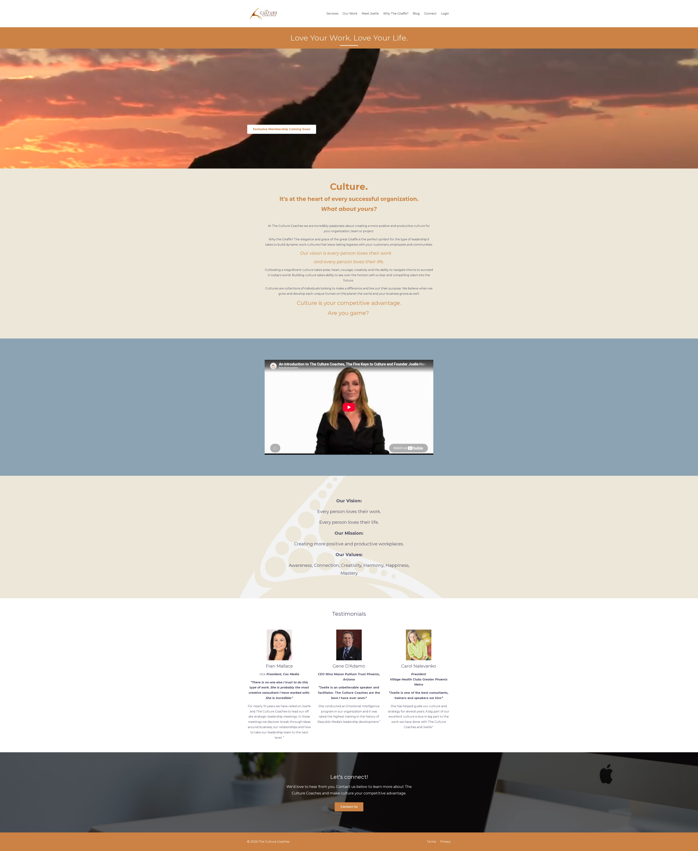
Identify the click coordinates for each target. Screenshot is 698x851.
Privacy (445, 841)
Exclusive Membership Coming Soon (281, 129)
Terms (431, 841)
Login (445, 13)
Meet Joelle (370, 13)
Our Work (350, 13)
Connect (430, 13)
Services (332, 13)
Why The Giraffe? (395, 13)
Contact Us (349, 806)
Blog (416, 13)
